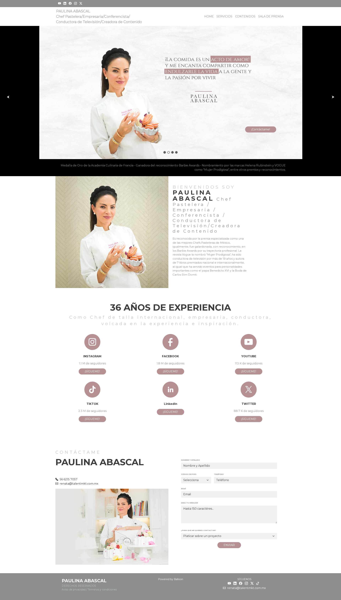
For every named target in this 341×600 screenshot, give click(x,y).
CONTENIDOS (245, 16)
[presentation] (8, 97)
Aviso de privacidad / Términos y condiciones (89, 589)
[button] (165, 152)
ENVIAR (229, 545)
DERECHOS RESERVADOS (79, 585)
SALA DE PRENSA (270, 16)
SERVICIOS (224, 16)
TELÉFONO (219, 474)
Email (183, 489)
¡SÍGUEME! (92, 371)
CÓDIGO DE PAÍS (188, 474)
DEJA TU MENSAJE (189, 503)
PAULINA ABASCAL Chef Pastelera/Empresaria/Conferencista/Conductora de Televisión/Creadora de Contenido (99, 16)
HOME (209, 16)
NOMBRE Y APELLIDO (190, 460)
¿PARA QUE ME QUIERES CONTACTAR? (198, 530)
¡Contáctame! (260, 129)
